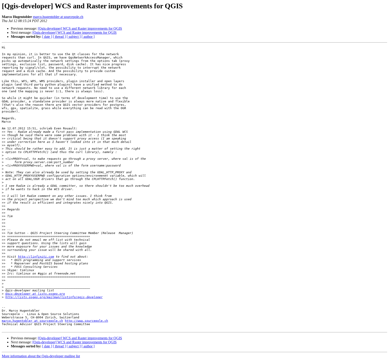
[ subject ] (74, 36)
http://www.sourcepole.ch (86, 320)
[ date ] (47, 36)
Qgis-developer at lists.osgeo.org (35, 293)
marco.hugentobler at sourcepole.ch (58, 17)
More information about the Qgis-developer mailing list (41, 356)
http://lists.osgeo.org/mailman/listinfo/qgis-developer (54, 297)
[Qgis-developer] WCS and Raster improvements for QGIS (80, 28)
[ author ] (88, 36)
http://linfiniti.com (36, 256)
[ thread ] (59, 36)
